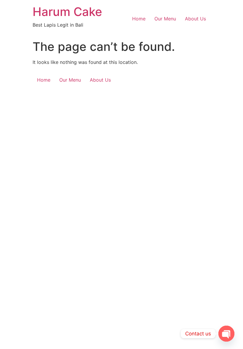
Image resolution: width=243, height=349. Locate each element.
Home (139, 19)
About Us (195, 19)
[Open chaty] (226, 334)
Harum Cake (67, 11)
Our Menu (165, 19)
